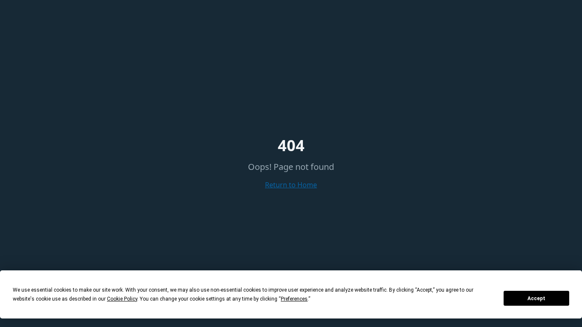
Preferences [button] (294, 299)
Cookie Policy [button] (122, 299)
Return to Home (291, 184)
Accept (536, 298)
